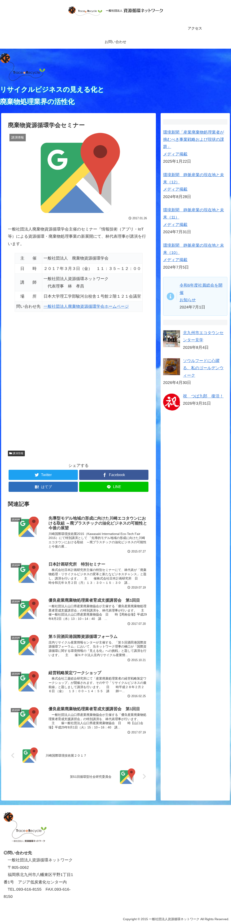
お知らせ (188, 300)
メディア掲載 (175, 154)
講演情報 (17, 453)
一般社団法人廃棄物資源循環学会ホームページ (86, 306)
